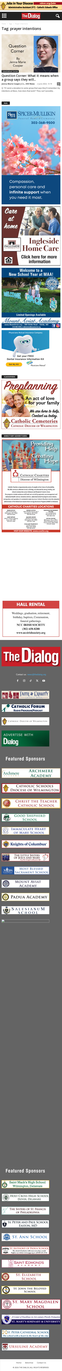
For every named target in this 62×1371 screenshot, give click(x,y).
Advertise (29, 1362)
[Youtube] (44, 681)
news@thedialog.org (36, 674)
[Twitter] (38, 681)
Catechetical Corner (10, 71)
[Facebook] (18, 681)
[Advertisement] (31, 566)
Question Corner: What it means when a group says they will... (30, 78)
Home (4, 24)
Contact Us (41, 1362)
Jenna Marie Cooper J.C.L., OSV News (18, 84)
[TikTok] (31, 681)
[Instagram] (25, 681)
